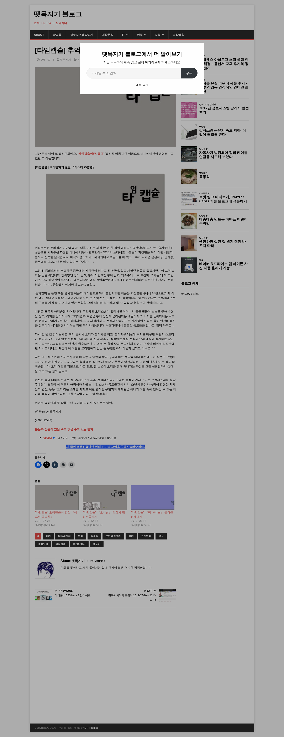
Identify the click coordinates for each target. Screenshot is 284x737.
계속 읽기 (142, 85)
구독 (189, 73)
